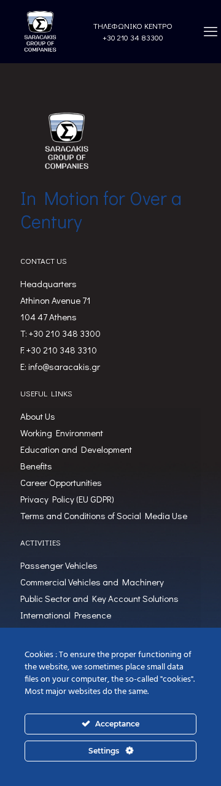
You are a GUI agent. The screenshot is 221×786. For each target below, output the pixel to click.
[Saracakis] (40, 31)
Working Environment (61, 432)
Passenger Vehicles (59, 565)
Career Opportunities (61, 482)
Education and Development (76, 449)
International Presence (65, 615)
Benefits (36, 466)
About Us (37, 416)
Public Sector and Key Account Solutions (99, 598)
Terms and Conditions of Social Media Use (103, 515)
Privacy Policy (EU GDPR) (67, 499)
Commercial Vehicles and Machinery (92, 582)
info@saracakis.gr (64, 366)
